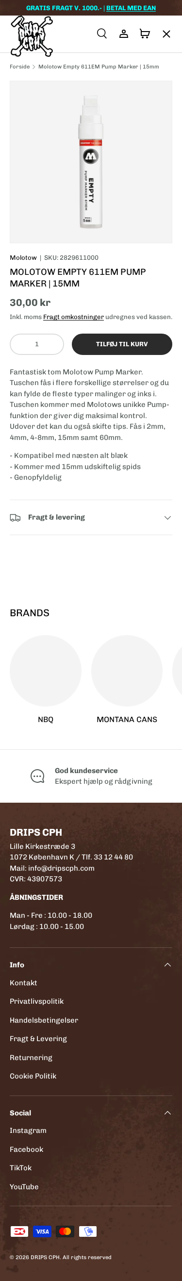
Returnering (31, 1057)
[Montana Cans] (127, 671)
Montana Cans (127, 719)
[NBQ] (45, 671)
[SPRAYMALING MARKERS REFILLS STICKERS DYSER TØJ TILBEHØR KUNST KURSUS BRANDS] (161, 34)
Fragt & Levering (38, 1038)
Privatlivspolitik (37, 1001)
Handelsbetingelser (44, 1020)
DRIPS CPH (45, 1257)
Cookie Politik (33, 1076)
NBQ (45, 719)
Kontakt (23, 982)
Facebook (26, 1149)
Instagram (28, 1130)
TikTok (21, 1167)
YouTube (24, 1186)
